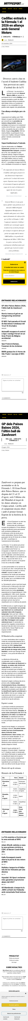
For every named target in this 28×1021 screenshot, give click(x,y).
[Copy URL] (17, 51)
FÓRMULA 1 (17, 37)
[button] (25, 993)
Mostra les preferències (14, 1013)
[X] (10, 51)
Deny (14, 1009)
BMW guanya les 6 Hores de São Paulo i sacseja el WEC (13, 353)
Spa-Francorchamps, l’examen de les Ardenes (12, 345)
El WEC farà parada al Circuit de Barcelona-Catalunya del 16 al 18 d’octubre (14, 323)
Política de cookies (14, 960)
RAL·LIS (3, 310)
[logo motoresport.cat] (14, 3)
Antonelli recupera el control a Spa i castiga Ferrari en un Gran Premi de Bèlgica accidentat (13, 334)
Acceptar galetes (14, 1005)
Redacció (10, 40)
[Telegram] (21, 51)
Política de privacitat (14, 958)
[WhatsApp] (6, 51)
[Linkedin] (13, 51)
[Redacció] (3, 40)
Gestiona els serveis (13, 1000)
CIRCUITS (4, 318)
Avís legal (14, 962)
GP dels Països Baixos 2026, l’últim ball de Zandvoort (14, 307)
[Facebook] (3, 51)
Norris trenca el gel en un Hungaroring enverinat (12, 315)
